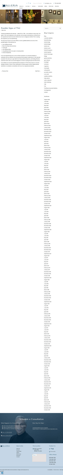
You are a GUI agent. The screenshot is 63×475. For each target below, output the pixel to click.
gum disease (47, 60)
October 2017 (47, 251)
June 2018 (46, 235)
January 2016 (47, 293)
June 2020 (46, 187)
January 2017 (47, 269)
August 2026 (47, 99)
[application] (23, 6)
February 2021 (47, 171)
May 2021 (46, 165)
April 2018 (46, 239)
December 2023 (47, 129)
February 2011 (47, 401)
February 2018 (47, 243)
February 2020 (47, 195)
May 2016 (46, 285)
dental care (46, 46)
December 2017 (47, 247)
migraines (46, 66)
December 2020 (47, 175)
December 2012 (47, 359)
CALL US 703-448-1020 (7, 432)
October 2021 (47, 155)
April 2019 (46, 215)
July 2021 (46, 161)
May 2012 (46, 371)
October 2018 (47, 227)
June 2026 (46, 103)
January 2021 (47, 173)
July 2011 (46, 391)
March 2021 (46, 169)
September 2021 (47, 157)
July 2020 (46, 185)
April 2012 (46, 373)
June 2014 (46, 329)
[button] (6, 432)
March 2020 (46, 193)
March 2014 (46, 333)
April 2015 (46, 311)
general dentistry (48, 58)
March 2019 (46, 217)
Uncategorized (47, 90)
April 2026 (46, 107)
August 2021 (46, 159)
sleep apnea (47, 78)
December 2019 (47, 199)
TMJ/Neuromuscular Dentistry (50, 88)
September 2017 (47, 253)
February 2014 (47, 335)
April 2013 (46, 355)
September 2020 (48, 181)
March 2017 (46, 265)
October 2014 (47, 321)
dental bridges (47, 44)
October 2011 (47, 385)
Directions (18, 455)
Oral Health (46, 68)
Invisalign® (46, 62)
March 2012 (46, 375)
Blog (45, 36)
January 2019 (47, 221)
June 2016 (46, 283)
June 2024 (46, 117)
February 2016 (47, 291)
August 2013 (46, 347)
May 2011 (46, 395)
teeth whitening (47, 82)
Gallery (17, 452)
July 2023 (46, 139)
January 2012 (47, 379)
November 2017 (47, 249)
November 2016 (47, 273)
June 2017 (46, 259)
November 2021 (47, 153)
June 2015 (46, 307)
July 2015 (46, 305)
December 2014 (47, 317)
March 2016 (46, 289)
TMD (3, 30)
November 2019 (47, 201)
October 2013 (47, 343)
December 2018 (47, 223)
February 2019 (47, 219)
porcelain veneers (48, 72)
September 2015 (47, 301)
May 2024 (46, 119)
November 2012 (47, 361)
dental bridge (47, 42)
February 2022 (47, 147)
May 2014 (46, 331)
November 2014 (47, 319)
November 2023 (47, 131)
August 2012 (46, 365)
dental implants (47, 52)
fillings (45, 56)
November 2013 (47, 341)
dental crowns (47, 48)
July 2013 (46, 349)
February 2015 (47, 313)
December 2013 (47, 339)
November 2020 (47, 177)
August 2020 (47, 183)
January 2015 (47, 315)
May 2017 (46, 261)
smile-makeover (47, 80)
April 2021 (46, 167)
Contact (18, 456)
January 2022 (47, 149)
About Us (18, 448)
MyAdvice (2, 471)
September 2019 (47, 205)
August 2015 (46, 303)
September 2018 (47, 229)
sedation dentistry (48, 76)
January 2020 (47, 197)
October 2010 (47, 409)
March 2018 (46, 241)
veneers (46, 92)
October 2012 (47, 363)
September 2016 (47, 277)
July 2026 (46, 101)
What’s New (18, 454)
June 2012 (46, 369)
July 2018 (46, 233)
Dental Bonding (47, 40)
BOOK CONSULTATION (7, 435)
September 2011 (47, 387)
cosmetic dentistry (48, 38)
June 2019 (46, 211)
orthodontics (47, 70)
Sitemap (61, 469)
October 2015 (47, 299)
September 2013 (47, 345)
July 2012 (46, 367)
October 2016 (47, 275)
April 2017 (46, 263)
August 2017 (46, 255)
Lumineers (46, 64)
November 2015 (47, 297)
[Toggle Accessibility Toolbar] (2, 473)
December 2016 (47, 271)
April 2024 (46, 121)
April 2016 (46, 287)
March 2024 (46, 123)
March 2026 (46, 109)
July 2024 (46, 115)
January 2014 (47, 337)
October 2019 (47, 203)
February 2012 (47, 377)
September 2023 (48, 135)
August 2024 (47, 113)
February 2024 (47, 125)
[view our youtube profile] (30, 3)
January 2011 (47, 404)
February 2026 (47, 111)
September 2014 (47, 323)
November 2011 (47, 383)
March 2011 (46, 399)
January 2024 (47, 127)
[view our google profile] (28, 3)
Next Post (38, 71)
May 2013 (46, 353)
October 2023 (47, 133)
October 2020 (47, 179)
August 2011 (46, 389)
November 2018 (47, 225)
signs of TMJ (3, 35)
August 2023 (47, 137)
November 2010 (47, 408)
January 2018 (47, 245)
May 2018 (46, 237)
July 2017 (46, 257)
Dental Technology (48, 54)
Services (18, 449)
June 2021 (46, 163)
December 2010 (47, 405)
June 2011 (46, 393)
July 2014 (46, 327)
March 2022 (46, 145)
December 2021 (47, 151)
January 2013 (47, 357)
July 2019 (46, 209)
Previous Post (4, 71)
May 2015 (46, 309)
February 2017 (47, 267)
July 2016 (46, 281)
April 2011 (46, 397)
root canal (46, 74)
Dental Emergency (48, 50)
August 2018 (46, 231)
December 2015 (47, 295)
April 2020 (46, 191)
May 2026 (46, 105)
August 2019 (46, 207)
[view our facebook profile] (27, 3)
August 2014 (46, 325)
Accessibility (50, 469)
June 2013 (46, 351)
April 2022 (46, 143)
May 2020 (46, 189)
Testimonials (18, 451)
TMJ (5, 30)
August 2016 (46, 279)
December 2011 (47, 381)
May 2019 (46, 213)
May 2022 (46, 141)
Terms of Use (56, 469)
